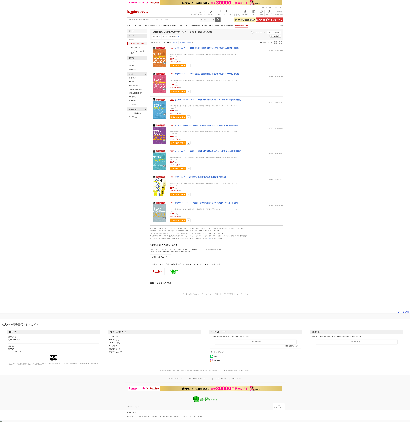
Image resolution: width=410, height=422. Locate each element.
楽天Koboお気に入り (237, 14)
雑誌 (146, 25)
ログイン (201, 12)
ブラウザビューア (115, 352)
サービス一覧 (279, 14)
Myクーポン (227, 14)
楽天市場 (279, 12)
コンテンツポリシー (15, 351)
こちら (209, 238)
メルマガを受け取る (255, 342)
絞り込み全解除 (275, 36)
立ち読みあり (133, 117)
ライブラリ (253, 14)
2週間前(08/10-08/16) (135, 89)
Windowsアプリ (114, 343)
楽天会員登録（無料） (197, 14)
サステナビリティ (200, 417)
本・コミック (137, 25)
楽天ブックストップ (176, 379)
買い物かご (211, 14)
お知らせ (219, 14)
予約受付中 (132, 69)
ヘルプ (261, 14)
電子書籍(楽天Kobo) (241, 25)
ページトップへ (278, 407)
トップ (129, 25)
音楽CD (152, 25)
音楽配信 (229, 25)
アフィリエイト (221, 379)
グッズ (181, 25)
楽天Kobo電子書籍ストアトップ (199, 379)
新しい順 (182, 42)
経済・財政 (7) (135, 47)
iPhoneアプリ (114, 337)
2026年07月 (132, 100)
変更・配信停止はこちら (293, 346)
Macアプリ (113, 346)
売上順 (175, 42)
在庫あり (131, 65)
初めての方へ (13, 337)
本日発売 (131, 82)
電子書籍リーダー (115, 349)
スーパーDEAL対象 (135, 113)
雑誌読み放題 (219, 25)
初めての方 (269, 14)
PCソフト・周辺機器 (192, 25)
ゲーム (174, 25)
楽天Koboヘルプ (14, 340)
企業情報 (155, 417)
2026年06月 (132, 104)
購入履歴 (245, 14)
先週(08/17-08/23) (134, 85)
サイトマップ (236, 379)
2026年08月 (132, 97)
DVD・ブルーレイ (163, 25)
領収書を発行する (356, 342)
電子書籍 (131, 39)
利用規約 (11, 346)
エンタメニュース (207, 25)
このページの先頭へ (404, 312)
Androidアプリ (114, 340)
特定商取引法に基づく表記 (183, 417)
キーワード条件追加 (274, 32)
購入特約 (11, 349)
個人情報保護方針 (166, 417)
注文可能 (131, 61)
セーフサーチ (258, 32)
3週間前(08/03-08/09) (135, 93)
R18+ (281, 25)
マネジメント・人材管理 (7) (137, 52)
